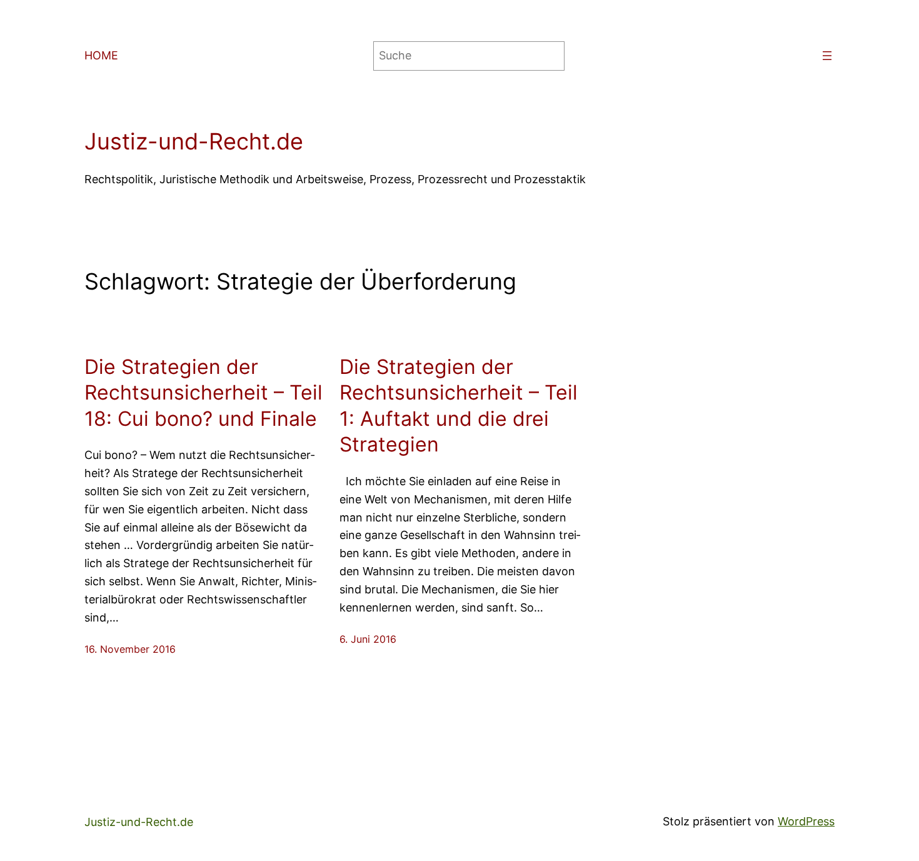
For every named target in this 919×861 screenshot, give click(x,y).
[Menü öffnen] (827, 55)
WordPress (806, 821)
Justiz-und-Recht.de (193, 141)
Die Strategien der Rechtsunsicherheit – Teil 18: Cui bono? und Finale (203, 393)
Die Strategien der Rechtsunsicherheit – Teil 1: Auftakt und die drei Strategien (458, 406)
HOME (101, 55)
